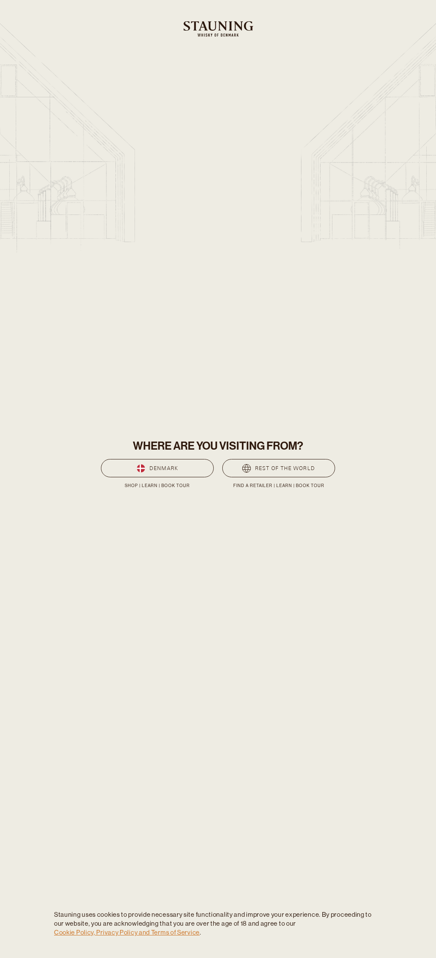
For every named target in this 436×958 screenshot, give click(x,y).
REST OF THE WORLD (285, 468)
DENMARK (163, 468)
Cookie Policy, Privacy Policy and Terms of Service (127, 932)
